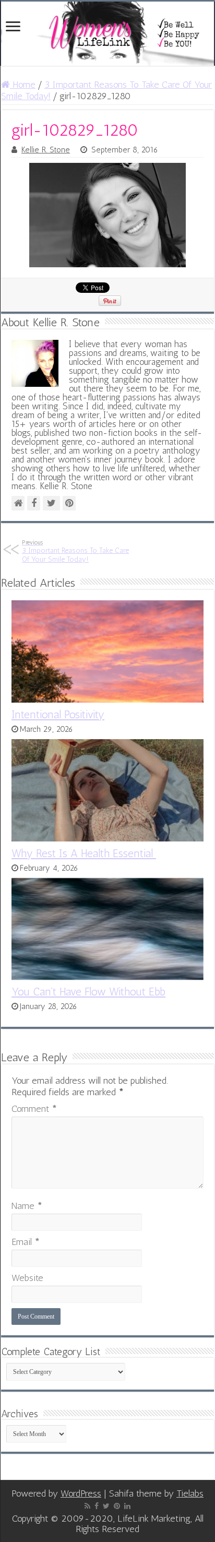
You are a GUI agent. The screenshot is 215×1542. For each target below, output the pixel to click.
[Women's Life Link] (107, 34)
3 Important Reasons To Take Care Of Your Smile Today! (75, 551)
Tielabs (190, 1493)
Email (25, 1242)
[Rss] (87, 1506)
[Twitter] (106, 1506)
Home (22, 84)
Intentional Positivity (57, 714)
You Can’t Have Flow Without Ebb (88, 991)
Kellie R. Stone (45, 150)
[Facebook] (96, 1506)
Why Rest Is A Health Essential (83, 853)
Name (26, 1206)
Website (27, 1278)
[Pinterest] (117, 1506)
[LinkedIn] (127, 1506)
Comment (34, 1108)
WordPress (81, 1493)
